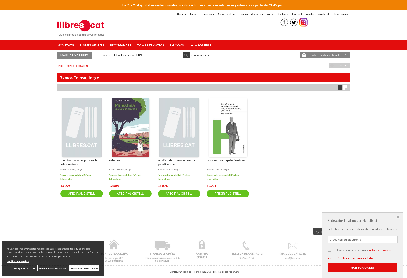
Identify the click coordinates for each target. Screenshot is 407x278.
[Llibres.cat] (80, 33)
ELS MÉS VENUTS (92, 45)
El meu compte (341, 14)
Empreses (208, 14)
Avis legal (323, 14)
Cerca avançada (200, 55)
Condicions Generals (251, 14)
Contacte (283, 14)
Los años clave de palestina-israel (226, 160)
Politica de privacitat (303, 14)
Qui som (181, 14)
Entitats (194, 14)
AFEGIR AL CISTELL (81, 193)
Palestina (114, 160)
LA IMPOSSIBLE (200, 45)
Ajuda (270, 14)
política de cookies (18, 261)
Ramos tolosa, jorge (71, 169)
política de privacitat (380, 250)
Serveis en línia (226, 14)
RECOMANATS (121, 45)
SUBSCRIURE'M (362, 267)
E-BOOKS (177, 45)
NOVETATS (66, 45)
